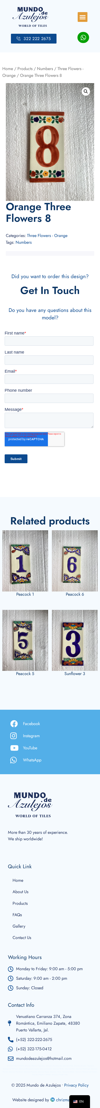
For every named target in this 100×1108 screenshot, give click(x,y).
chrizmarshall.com (71, 1100)
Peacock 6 (75, 594)
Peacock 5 (25, 674)
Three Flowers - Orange (47, 236)
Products (25, 69)
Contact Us (22, 938)
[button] (82, 17)
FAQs (17, 915)
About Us (20, 892)
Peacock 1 (25, 594)
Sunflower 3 (74, 674)
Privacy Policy (76, 1085)
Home (7, 69)
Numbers (45, 69)
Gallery (19, 926)
